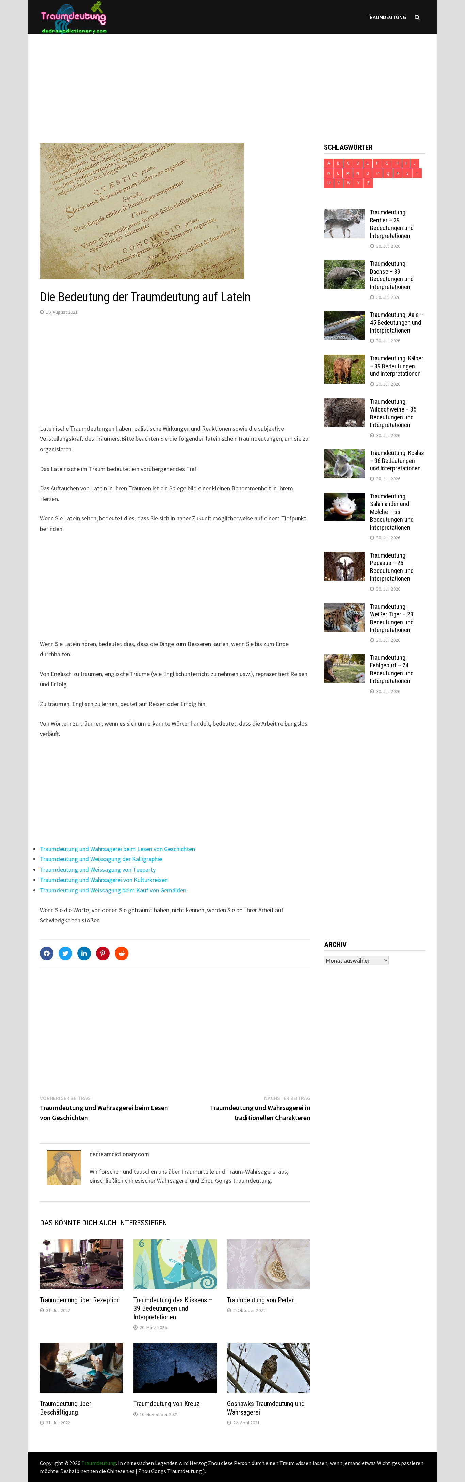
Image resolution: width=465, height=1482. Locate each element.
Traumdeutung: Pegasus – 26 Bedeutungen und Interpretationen (392, 567)
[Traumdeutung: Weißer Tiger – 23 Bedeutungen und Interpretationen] (344, 607)
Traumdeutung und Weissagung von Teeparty (98, 869)
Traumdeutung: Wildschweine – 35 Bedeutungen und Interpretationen (393, 413)
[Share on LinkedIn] (84, 953)
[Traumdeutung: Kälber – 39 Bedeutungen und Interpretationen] (344, 359)
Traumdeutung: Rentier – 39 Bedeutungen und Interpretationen (392, 224)
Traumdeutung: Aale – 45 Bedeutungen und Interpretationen (396, 322)
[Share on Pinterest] (103, 953)
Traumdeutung (386, 17)
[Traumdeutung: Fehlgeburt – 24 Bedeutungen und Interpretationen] (344, 658)
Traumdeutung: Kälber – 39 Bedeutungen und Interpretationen (396, 366)
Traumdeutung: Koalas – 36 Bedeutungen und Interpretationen (397, 460)
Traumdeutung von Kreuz (166, 1404)
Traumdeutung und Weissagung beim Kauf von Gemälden (113, 890)
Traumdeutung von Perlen (261, 1300)
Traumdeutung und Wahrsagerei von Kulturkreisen (104, 880)
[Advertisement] (232, 81)
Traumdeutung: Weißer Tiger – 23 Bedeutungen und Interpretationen (392, 618)
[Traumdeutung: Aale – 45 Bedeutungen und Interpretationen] (344, 316)
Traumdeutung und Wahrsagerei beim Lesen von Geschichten (117, 849)
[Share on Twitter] (65, 953)
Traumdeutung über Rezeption (80, 1300)
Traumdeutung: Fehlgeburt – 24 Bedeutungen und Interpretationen (392, 669)
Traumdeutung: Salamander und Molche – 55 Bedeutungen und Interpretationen (392, 512)
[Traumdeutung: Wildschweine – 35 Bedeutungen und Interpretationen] (344, 402)
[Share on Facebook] (46, 953)
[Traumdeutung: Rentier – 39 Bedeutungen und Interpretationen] (344, 213)
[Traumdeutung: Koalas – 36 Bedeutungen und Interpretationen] (344, 454)
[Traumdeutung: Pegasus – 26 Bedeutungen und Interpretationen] (344, 556)
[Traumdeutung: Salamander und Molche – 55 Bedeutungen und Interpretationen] (344, 497)
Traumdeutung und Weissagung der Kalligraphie (101, 859)
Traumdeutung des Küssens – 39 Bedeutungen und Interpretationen (173, 1308)
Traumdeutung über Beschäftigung (65, 1408)
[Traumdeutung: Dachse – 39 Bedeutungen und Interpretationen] (344, 265)
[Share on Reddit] (121, 953)
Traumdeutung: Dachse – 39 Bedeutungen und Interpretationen (392, 275)
